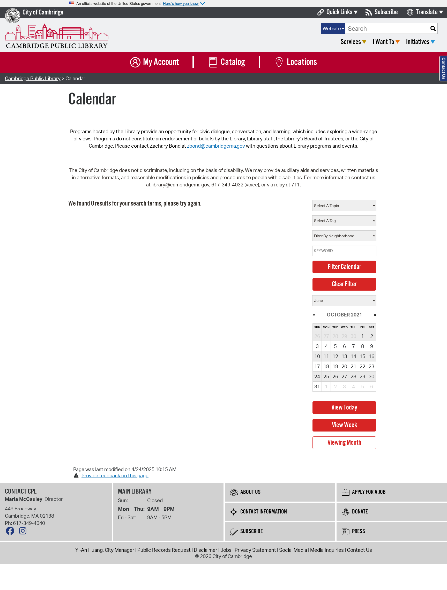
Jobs (226, 550)
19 (335, 366)
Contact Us (359, 550)
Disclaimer (205, 550)
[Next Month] (375, 314)
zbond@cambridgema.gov (216, 146)
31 (317, 386)
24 (317, 376)
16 (371, 356)
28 (353, 376)
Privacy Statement (255, 550)
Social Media (293, 550)
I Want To (383, 42)
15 (362, 356)
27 (344, 376)
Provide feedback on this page (114, 475)
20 (344, 366)
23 (371, 366)
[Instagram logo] (24, 532)
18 (326, 366)
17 (317, 366)
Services (351, 42)
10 (317, 356)
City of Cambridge (43, 12)
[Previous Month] (313, 314)
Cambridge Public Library (33, 78)
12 (335, 356)
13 (344, 356)
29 (362, 376)
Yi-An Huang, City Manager (104, 550)
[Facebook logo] (11, 532)
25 (326, 376)
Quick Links (339, 12)
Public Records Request (164, 550)
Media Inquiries (327, 550)
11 (326, 356)
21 (353, 366)
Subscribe (386, 12)
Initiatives (417, 42)
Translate (427, 12)
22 (362, 366)
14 (353, 356)
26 (335, 376)
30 (371, 376)
